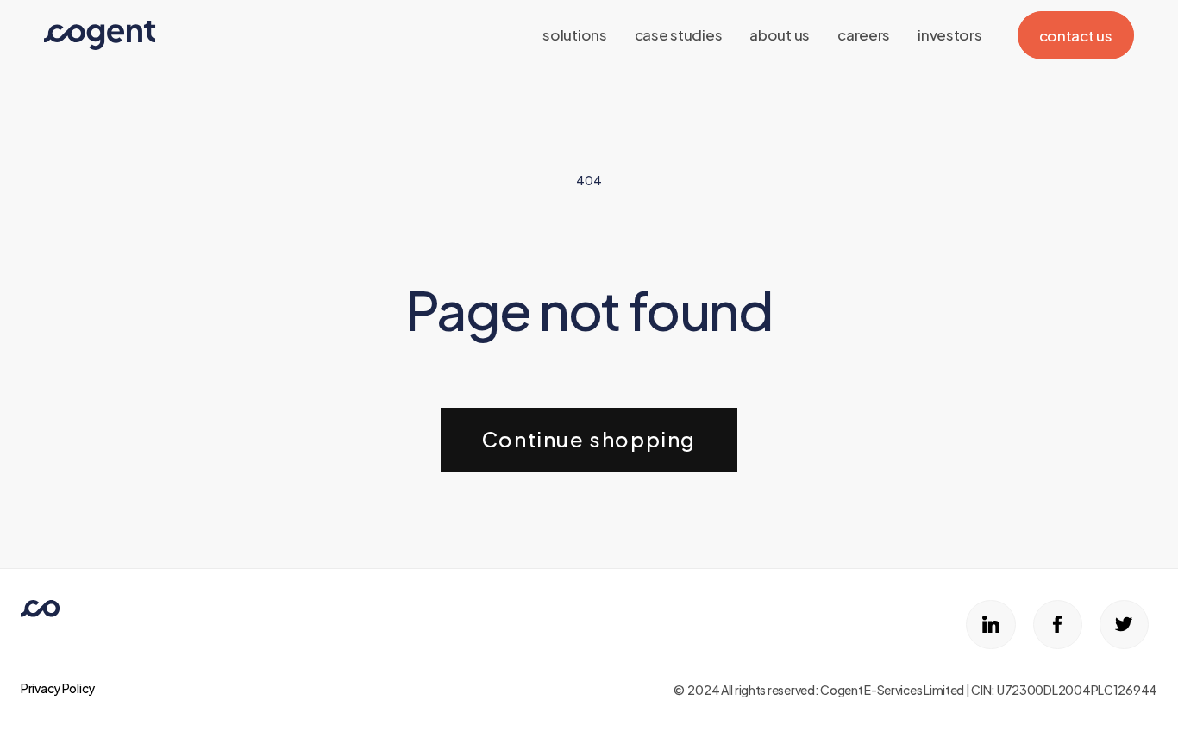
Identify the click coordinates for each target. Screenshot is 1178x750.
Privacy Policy (58, 688)
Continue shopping (589, 439)
